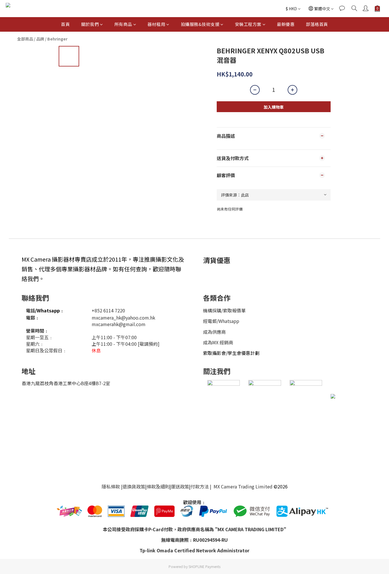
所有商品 (123, 24)
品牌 (40, 39)
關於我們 (90, 24)
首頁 (65, 24)
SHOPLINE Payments (204, 566)
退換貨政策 (133, 486)
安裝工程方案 (248, 24)
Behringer (57, 39)
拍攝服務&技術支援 (200, 24)
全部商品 (25, 39)
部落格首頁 (317, 24)
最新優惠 (285, 24)
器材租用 (156, 24)
